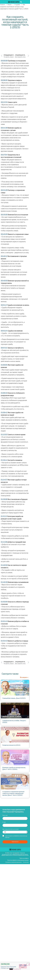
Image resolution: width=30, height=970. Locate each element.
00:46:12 (4, 256)
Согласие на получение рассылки (13, 862)
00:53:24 (4, 331)
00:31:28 (4, 190)
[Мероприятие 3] (19, 969)
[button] (14, 1)
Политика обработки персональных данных (18, 860)
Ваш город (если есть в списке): (10, 829)
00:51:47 (4, 305)
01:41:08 (4, 542)
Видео (10, 4)
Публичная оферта (24, 858)
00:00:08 (4, 61)
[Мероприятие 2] (15, 969)
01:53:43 (4, 641)
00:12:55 (4, 102)
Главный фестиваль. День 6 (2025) (14, 698)
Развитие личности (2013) (11, 745)
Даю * (16, 836)
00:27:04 (4, 155)
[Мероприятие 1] (11, 969)
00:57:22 (4, 348)
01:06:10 (4, 393)
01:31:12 (4, 516)
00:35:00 (4, 215)
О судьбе (17, 4)
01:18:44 (4, 460)
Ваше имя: (5, 815)
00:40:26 (4, 234)
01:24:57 (4, 480)
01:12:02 (4, 434)
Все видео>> (24, 677)
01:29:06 (4, 499)
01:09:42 (4, 412)
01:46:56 (4, 565)
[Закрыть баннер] (28, 964)
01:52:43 (4, 621)
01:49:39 (4, 582)
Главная (2, 4)
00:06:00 (4, 80)
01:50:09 (4, 602)
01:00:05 (4, 365)
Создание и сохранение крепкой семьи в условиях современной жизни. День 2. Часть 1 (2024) (13, 793)
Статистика (26, 862)
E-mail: (4, 822)
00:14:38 (4, 128)
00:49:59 (4, 281)
